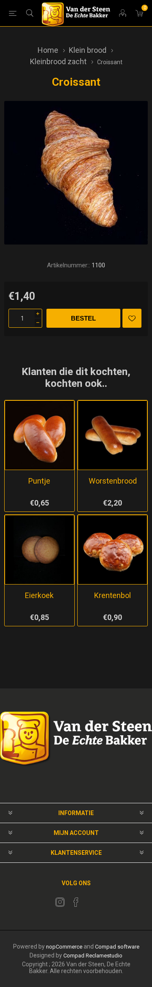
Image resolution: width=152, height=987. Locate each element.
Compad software (117, 946)
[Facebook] (76, 902)
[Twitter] (60, 902)
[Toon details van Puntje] (39, 435)
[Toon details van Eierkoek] (39, 549)
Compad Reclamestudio (92, 955)
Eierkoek (39, 595)
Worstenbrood (113, 480)
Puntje (39, 480)
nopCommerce (64, 946)
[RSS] (92, 899)
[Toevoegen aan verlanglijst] (131, 318)
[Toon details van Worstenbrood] (112, 435)
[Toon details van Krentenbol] (112, 549)
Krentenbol (112, 595)
